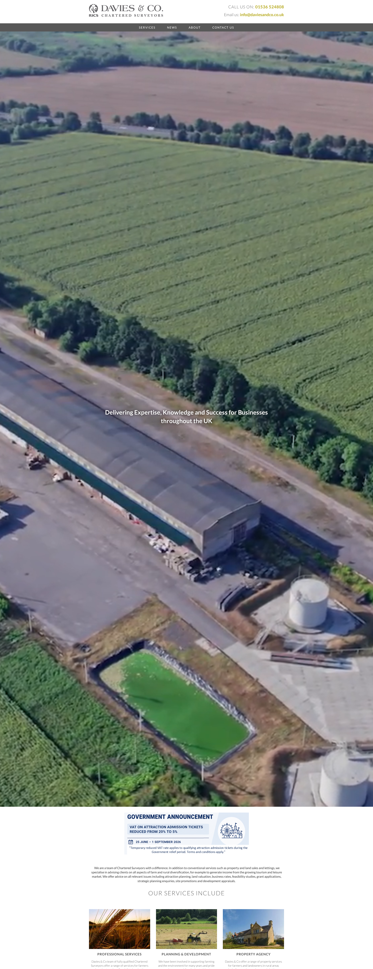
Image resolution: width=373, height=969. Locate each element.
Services (147, 27)
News (172, 27)
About (195, 27)
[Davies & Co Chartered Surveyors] (126, 10)
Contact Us (223, 27)
